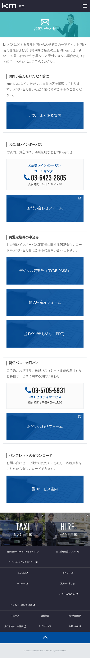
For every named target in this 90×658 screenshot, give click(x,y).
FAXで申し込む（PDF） (46, 334)
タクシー (66, 573)
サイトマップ (45, 626)
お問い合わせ (75, 626)
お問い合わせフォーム (45, 208)
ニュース (15, 615)
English (21, 573)
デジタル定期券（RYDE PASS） (45, 271)
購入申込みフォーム (45, 302)
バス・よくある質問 (45, 115)
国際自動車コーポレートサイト (22, 551)
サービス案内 (46, 489)
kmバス (13, 6)
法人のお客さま (67, 583)
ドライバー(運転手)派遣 (21, 605)
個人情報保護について (66, 551)
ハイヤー (21, 584)
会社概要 (45, 615)
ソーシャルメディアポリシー (22, 562)
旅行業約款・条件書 (13, 626)
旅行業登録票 (75, 615)
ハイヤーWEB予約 (66, 594)
